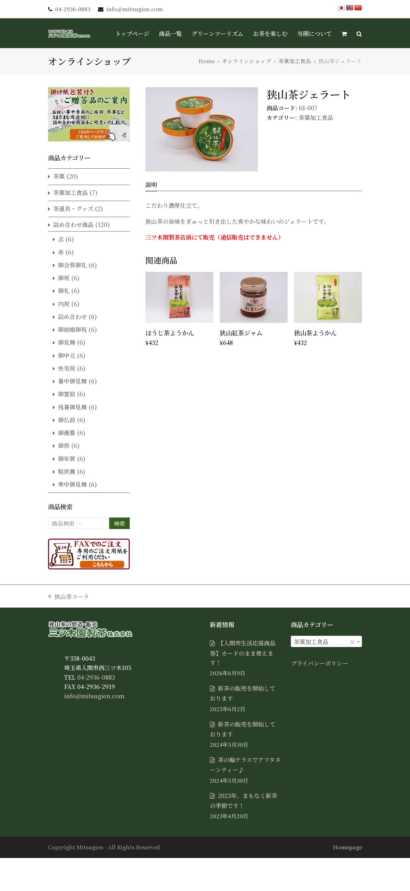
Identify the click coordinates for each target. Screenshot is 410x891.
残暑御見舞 (72, 407)
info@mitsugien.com (134, 9)
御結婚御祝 (72, 329)
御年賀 (66, 458)
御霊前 (66, 394)
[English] (350, 8)
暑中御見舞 (72, 381)
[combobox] (326, 641)
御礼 (64, 290)
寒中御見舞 (72, 484)
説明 (151, 184)
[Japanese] (341, 8)
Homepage (347, 847)
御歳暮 (66, 432)
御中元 (66, 355)
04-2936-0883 (72, 9)
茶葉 (59, 176)
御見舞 (66, 342)
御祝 (64, 277)
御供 (64, 445)
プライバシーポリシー (319, 663)
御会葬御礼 (72, 265)
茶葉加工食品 (316, 117)
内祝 (64, 303)
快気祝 (66, 368)
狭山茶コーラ (68, 596)
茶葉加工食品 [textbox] (325, 641)
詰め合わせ (72, 316)
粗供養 (66, 471)
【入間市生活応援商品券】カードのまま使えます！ (242, 653)
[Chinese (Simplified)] (358, 8)
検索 (119, 523)
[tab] (151, 184)
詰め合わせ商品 (73, 224)
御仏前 (66, 420)
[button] (344, 33)
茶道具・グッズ (73, 208)
